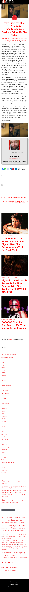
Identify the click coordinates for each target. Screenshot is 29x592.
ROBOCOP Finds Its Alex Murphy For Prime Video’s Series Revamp (14, 325)
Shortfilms (3, 436)
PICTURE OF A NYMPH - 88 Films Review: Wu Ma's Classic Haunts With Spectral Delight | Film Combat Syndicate (13, 519)
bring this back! (5, 365)
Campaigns (3, 235)
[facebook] (6, 562)
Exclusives (3, 383)
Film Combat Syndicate (9, 567)
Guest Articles (4, 390)
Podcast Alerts (4, 424)
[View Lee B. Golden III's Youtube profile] (13, 152)
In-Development (8, 319)
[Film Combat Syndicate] (8, 3)
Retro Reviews (4, 429)
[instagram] (12, 562)
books (2, 362)
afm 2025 (5, 40)
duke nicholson (10, 40)
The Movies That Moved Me (7, 462)
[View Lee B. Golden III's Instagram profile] (16, 152)
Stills (25, 38)
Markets (18, 38)
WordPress (11, 586)
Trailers (3, 467)
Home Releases (5, 393)
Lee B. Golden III (5, 38)
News (22, 38)
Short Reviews (4, 434)
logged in (10, 339)
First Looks (13, 38)
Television (3, 454)
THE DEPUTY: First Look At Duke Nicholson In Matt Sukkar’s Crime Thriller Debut (14, 29)
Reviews (3, 431)
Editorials (3, 380)
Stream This (4, 444)
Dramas (3, 377)
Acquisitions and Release (7, 357)
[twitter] (2, 562)
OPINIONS (3, 418)
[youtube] (9, 562)
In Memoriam (4, 398)
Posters (11, 235)
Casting (3, 319)
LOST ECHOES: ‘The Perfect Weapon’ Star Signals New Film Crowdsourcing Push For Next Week (13, 244)
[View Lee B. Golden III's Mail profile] (22, 152)
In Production (4, 401)
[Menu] (26, 1)
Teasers (3, 452)
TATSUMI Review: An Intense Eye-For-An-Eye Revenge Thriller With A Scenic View (15, 198)
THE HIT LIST (4, 457)
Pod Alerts (3, 421)
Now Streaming (5, 416)
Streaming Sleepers (5, 447)
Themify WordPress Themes (19, 586)
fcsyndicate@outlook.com (13, 158)
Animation (3, 359)
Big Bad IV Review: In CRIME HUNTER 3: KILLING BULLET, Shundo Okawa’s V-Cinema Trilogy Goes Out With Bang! (13, 481)
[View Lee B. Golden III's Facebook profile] (7, 152)
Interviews (3, 406)
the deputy (14, 41)
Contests (3, 372)
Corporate (3, 375)
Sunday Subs (4, 449)
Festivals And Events (5, 277)
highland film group (19, 40)
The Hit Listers (4, 459)
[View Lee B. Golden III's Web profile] (19, 152)
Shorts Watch (4, 439)
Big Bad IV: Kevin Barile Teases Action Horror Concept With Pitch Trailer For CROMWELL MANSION (14, 286)
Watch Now (4, 470)
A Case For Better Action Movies (8, 354)
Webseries (3, 472)
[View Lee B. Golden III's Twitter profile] (10, 152)
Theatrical (3, 465)
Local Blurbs (4, 408)
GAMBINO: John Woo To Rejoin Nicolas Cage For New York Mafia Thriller (14, 202)
